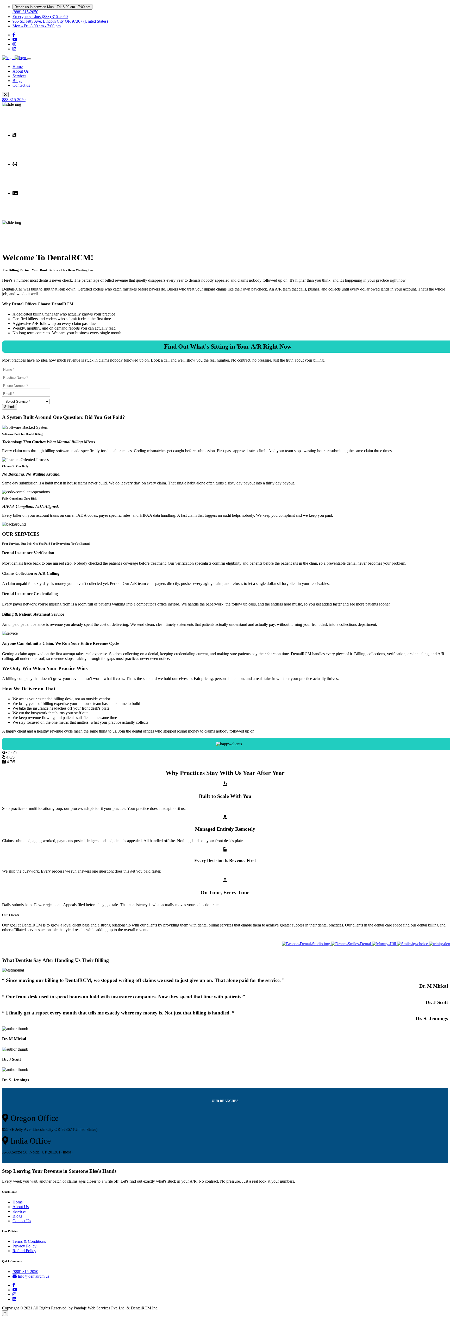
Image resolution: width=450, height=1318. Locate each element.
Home (17, 66)
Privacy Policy (24, 1246)
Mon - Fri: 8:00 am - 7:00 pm (36, 26)
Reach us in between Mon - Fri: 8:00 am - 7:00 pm (52, 7)
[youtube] (14, 39)
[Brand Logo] (14, 57)
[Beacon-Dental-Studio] (287, 944)
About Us (20, 71)
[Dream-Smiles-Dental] (332, 944)
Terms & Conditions (29, 1241)
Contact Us (21, 1221)
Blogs (17, 80)
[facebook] (13, 35)
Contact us (21, 85)
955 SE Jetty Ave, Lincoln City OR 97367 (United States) (60, 21)
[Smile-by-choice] (394, 944)
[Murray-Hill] (365, 944)
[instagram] (14, 44)
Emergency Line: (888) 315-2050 (40, 16)
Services (19, 76)
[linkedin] (14, 49)
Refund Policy (24, 1250)
